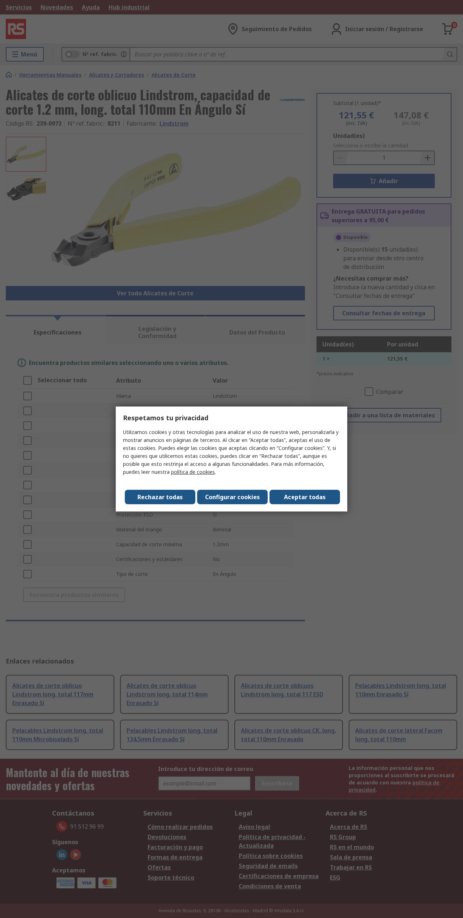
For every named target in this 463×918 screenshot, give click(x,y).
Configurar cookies (232, 497)
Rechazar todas (160, 497)
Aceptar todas (305, 497)
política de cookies (193, 471)
